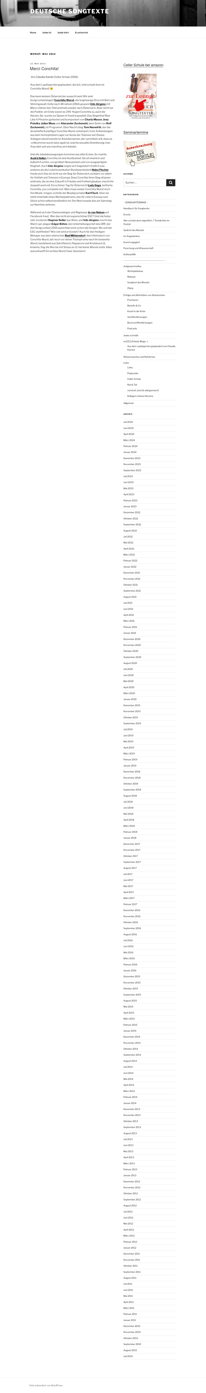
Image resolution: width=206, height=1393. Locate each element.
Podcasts (132, 328)
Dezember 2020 (131, 639)
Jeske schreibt (130, 335)
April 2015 (128, 1012)
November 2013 (131, 1115)
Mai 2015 (128, 1006)
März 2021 (129, 620)
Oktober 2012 (130, 1193)
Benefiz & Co (134, 305)
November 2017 (131, 850)
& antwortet (81, 32)
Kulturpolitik (129, 254)
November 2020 (132, 645)
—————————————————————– (144, 260)
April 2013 (128, 1157)
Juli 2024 (128, 422)
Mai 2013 (128, 1151)
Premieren (132, 300)
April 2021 (128, 614)
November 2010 (132, 1332)
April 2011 (128, 1302)
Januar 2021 (129, 633)
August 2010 (130, 1350)
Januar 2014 (129, 1103)
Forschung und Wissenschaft (138, 248)
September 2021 (132, 590)
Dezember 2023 (131, 458)
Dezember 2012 (131, 1181)
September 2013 (132, 1127)
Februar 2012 (130, 1241)
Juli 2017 (127, 874)
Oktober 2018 (130, 783)
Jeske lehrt (63, 32)
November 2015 (131, 982)
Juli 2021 (127, 602)
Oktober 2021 (130, 584)
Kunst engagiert (131, 242)
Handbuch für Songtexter (136, 208)
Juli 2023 (128, 476)
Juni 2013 (128, 1145)
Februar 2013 (130, 1169)
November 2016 (131, 916)
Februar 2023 (130, 500)
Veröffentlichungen (137, 317)
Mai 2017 (128, 886)
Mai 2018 (128, 813)
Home (33, 32)
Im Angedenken (131, 236)
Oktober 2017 (130, 856)
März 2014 (129, 1091)
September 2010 (132, 1344)
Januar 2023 (129, 506)
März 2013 (129, 1163)
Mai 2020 (128, 681)
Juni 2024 (128, 428)
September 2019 (132, 723)
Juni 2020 (128, 675)
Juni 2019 (128, 735)
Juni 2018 (128, 807)
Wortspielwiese (135, 271)
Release (131, 276)
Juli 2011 (127, 1283)
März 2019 (129, 753)
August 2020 (130, 663)
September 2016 (132, 928)
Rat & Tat (132, 384)
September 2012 (132, 1199)
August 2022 (130, 530)
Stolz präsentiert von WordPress (46, 1385)
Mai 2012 (128, 1223)
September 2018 (132, 789)
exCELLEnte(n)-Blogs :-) (135, 341)
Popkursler (132, 373)
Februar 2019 (130, 759)
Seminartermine (135, 132)
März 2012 (129, 1235)
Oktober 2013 (130, 1121)
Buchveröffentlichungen (139, 322)
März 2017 (129, 898)
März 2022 (129, 554)
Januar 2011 (129, 1320)
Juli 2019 (128, 729)
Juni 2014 (128, 1073)
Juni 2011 (128, 1290)
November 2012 (131, 1187)
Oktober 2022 (130, 518)
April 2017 (128, 892)
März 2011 (128, 1308)
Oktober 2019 (130, 717)
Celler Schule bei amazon (143, 64)
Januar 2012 (129, 1247)
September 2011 (132, 1271)
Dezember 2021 (131, 572)
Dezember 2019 (131, 705)
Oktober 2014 (130, 1048)
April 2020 (128, 687)
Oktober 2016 (130, 922)
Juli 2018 (128, 801)
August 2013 (130, 1133)
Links (126, 362)
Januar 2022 (129, 566)
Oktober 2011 (130, 1265)
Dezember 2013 (131, 1109)
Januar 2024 (129, 452)
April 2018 (128, 819)
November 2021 (131, 578)
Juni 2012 (128, 1217)
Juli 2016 (128, 940)
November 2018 (131, 777)
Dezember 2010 (131, 1326)
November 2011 (131, 1259)
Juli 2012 (127, 1211)
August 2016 (130, 934)
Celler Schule (134, 379)
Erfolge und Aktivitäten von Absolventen (144, 295)
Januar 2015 (129, 1030)
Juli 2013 (128, 1139)
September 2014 (132, 1054)
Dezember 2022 (131, 512)
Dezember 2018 (131, 771)
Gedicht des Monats (133, 230)
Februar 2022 (130, 560)
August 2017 (130, 868)
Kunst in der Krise (136, 311)
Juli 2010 (128, 1356)
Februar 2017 (130, 904)
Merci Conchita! (44, 68)
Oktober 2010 (130, 1338)
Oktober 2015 (130, 988)
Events (127, 214)
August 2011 (129, 1277)
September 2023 (132, 470)
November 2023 (132, 464)
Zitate (130, 288)
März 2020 (129, 693)
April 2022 (128, 548)
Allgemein (128, 403)
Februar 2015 (130, 1024)
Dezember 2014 (131, 1036)
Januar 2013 (129, 1175)
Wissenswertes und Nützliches (139, 356)
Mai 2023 (128, 488)
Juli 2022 (128, 536)
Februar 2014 (130, 1097)
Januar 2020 (130, 699)
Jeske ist (46, 32)
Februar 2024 (130, 446)
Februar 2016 (130, 964)
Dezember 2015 (131, 976)
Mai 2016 (128, 952)
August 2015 (130, 1000)
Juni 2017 (128, 880)
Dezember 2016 (131, 910)
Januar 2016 (129, 970)
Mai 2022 (128, 542)
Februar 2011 (130, 1314)
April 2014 (128, 1085)
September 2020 (132, 657)
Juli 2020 (128, 669)
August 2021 (130, 596)
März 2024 (129, 440)
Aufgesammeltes (132, 266)
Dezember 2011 (131, 1253)
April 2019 (128, 747)
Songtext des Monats (138, 282)
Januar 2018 (129, 837)
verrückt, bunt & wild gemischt (143, 390)
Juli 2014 (128, 1066)
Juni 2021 (128, 609)
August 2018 (130, 795)
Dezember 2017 (131, 844)
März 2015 (129, 1018)
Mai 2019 (128, 741)
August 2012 (130, 1205)
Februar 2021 (130, 627)
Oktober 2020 (130, 651)
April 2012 (128, 1229)
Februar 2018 (130, 831)
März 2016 (129, 958)
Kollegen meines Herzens (140, 396)
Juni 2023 (128, 482)
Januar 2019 (129, 765)
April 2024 (128, 434)
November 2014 (131, 1042)
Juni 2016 (128, 946)
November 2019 (131, 711)
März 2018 (129, 825)
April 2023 (128, 494)
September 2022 (132, 524)
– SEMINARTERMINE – (135, 202)
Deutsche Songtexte (69, 11)
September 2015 (132, 994)
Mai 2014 (128, 1079)
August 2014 (130, 1060)
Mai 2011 (128, 1296)
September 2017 (132, 862)
